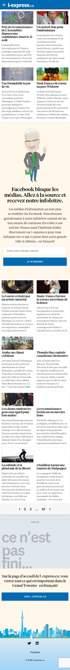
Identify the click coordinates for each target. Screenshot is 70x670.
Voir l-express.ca (35, 596)
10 (43, 509)
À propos (35, 652)
